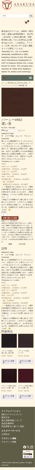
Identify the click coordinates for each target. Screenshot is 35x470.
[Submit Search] (31, 16)
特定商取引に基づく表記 (12, 426)
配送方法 (5, 417)
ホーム (4, 83)
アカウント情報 (8, 442)
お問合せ (5, 434)
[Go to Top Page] (4, 78)
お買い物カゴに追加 (10, 218)
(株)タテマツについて (11, 414)
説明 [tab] (10, 244)
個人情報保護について (11, 420)
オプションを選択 (8, 361)
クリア (22, 131)
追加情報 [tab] (22, 244)
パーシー (7, 85)
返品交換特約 (7, 423)
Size (3, 130)
